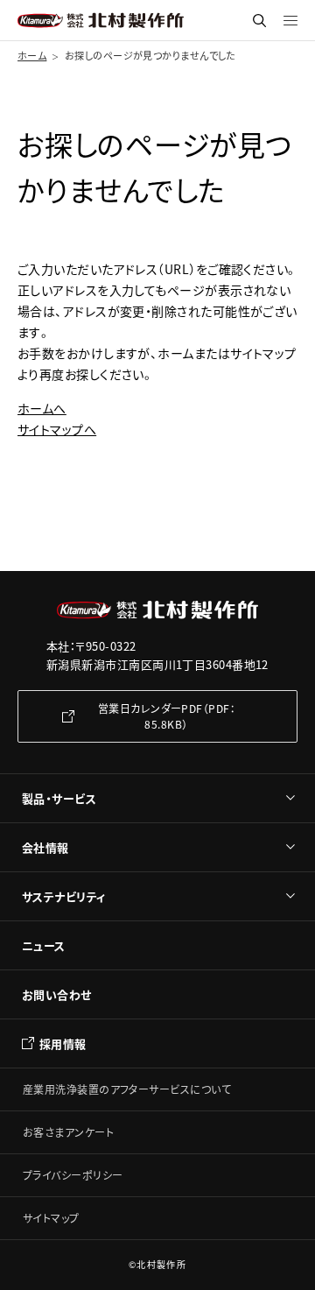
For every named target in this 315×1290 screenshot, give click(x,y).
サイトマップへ (57, 429)
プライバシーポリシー (73, 1174)
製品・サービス (59, 798)
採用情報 (63, 1043)
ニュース (44, 945)
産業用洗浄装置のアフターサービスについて (127, 1089)
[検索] (259, 21)
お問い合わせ (57, 994)
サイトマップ (51, 1217)
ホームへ (42, 408)
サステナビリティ (64, 896)
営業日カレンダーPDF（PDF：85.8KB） (166, 716)
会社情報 (45, 847)
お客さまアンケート (68, 1131)
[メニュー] (291, 20)
